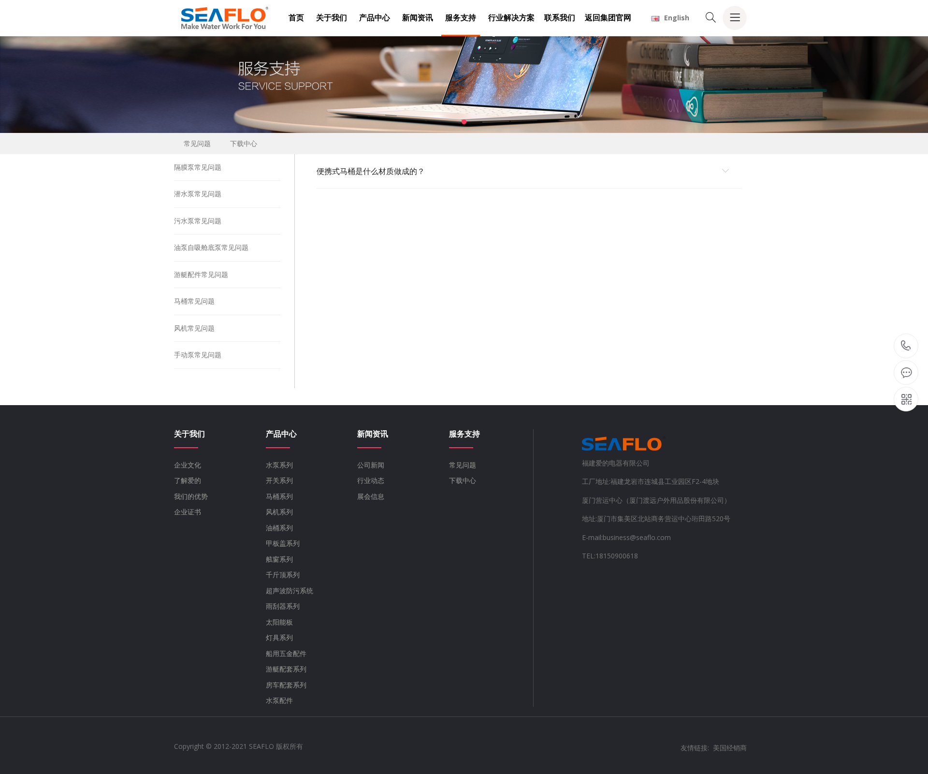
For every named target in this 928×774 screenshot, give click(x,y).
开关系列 (279, 480)
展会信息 (370, 496)
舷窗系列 (279, 559)
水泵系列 (279, 464)
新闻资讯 (417, 17)
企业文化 (187, 464)
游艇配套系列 (286, 668)
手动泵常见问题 (197, 354)
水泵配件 (279, 700)
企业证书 (187, 511)
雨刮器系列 (283, 606)
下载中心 (243, 143)
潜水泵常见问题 (197, 193)
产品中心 (374, 17)
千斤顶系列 (283, 574)
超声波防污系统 (289, 590)
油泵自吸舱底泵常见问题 (211, 247)
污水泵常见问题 (197, 220)
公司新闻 (370, 464)
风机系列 (279, 511)
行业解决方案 (511, 17)
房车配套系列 (286, 684)
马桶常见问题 (194, 301)
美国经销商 (730, 747)
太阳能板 (279, 622)
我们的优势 (191, 496)
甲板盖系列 (283, 543)
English (676, 17)
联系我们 (559, 17)
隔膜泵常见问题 (197, 167)
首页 (296, 17)
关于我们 (331, 17)
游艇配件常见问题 (201, 274)
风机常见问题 (194, 328)
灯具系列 (279, 637)
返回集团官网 (608, 17)
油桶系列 (279, 527)
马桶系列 (279, 496)
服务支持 (460, 17)
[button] (464, 121)
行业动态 (370, 480)
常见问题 (197, 143)
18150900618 (906, 346)
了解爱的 (187, 480)
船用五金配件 (286, 653)
